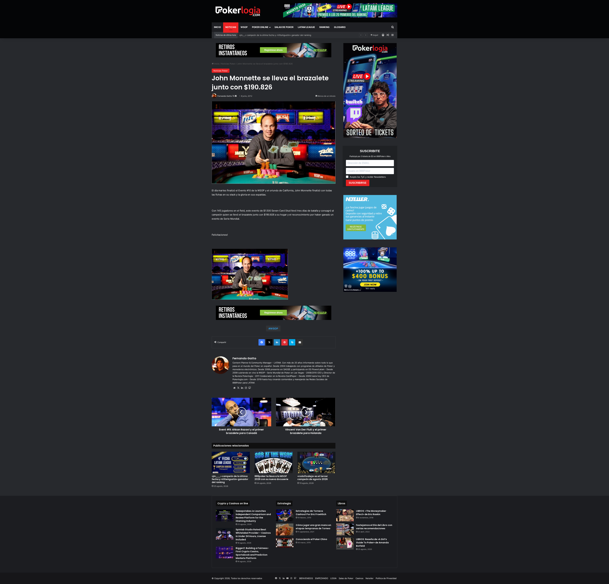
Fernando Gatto (224, 96)
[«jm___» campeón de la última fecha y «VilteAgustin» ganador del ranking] (231, 462)
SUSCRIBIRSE (358, 182)
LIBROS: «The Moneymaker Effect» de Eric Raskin (371, 512)
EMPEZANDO (321, 578)
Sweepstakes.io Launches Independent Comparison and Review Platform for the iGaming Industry (253, 516)
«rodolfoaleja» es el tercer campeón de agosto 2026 (312, 478)
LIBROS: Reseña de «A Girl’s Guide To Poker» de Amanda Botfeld (372, 542)
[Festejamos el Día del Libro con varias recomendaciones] (345, 529)
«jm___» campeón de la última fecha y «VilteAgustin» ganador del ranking (230, 479)
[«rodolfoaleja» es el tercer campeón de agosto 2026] (316, 462)
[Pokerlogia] (238, 11)
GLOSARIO (340, 27)
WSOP (244, 27)
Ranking (324, 27)
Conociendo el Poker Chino (311, 539)
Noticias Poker (228, 63)
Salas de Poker (284, 27)
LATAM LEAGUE (306, 27)
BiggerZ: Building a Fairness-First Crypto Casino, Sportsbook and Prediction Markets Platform (252, 553)
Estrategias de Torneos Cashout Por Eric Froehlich (311, 512)
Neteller (369, 578)
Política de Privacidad (386, 578)
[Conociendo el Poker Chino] (284, 542)
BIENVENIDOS (306, 578)
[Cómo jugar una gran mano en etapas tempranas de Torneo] (284, 529)
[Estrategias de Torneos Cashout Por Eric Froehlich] (284, 515)
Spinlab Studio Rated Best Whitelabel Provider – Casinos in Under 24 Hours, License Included (253, 534)
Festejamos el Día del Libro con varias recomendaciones (374, 527)
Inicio (217, 27)
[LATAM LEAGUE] (273, 50)
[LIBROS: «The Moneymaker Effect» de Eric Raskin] (345, 515)
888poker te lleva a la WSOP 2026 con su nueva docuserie (271, 478)
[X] (238, 388)
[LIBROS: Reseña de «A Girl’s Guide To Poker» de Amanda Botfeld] (345, 544)
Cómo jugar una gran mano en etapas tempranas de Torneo (313, 527)
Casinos (359, 578)
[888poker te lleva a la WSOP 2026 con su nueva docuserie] (274, 462)
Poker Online (260, 27)
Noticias (230, 27)
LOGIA (333, 578)
